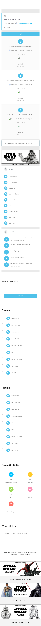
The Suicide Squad (26, 50)
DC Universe (27, 16)
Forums (20, 16)
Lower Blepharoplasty (17, 257)
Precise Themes (25, 554)
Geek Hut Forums (11, 16)
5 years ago (28, 23)
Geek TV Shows (14, 194)
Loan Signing (14, 251)
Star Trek (12, 217)
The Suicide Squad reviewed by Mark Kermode (20, 80)
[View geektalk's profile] (20, 61)
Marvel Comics (13, 200)
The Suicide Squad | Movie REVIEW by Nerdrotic (20, 115)
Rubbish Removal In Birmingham (20, 244)
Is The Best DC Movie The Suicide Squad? (20, 46)
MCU (10, 206)
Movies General (14, 211)
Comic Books (13, 176)
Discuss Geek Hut (19, 552)
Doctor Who (12, 188)
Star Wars (12, 223)
